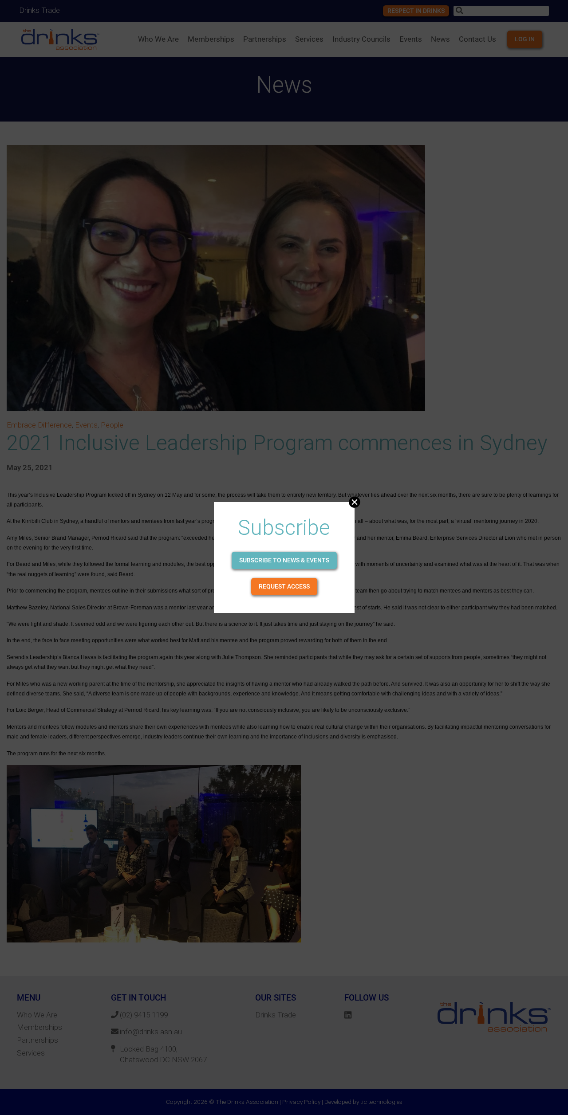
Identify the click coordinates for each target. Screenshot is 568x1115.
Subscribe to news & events (284, 560)
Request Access (284, 586)
